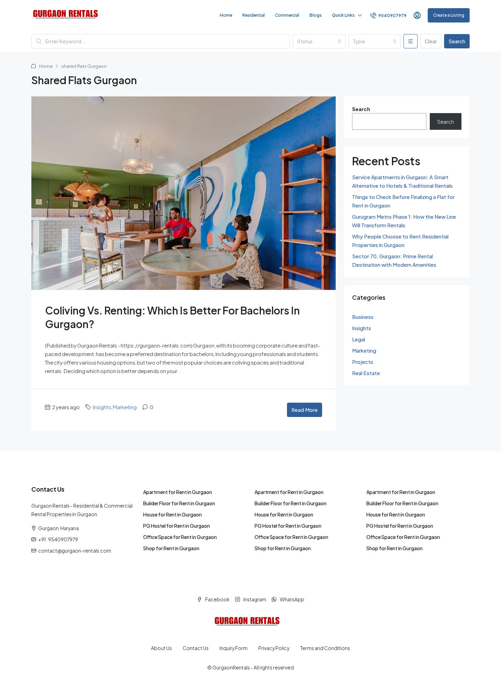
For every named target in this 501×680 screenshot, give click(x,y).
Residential (253, 15)
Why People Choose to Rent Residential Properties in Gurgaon (400, 240)
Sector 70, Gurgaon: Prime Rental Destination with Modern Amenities (394, 260)
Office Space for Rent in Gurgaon (180, 537)
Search (457, 41)
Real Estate (366, 373)
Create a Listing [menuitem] (448, 15)
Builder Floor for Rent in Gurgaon (179, 503)
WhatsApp (291, 599)
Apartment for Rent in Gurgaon (177, 492)
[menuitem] (388, 15)
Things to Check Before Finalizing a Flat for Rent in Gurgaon (403, 201)
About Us (161, 648)
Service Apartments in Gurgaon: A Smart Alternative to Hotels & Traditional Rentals (402, 181)
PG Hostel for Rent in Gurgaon (176, 526)
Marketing (125, 407)
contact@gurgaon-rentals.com (74, 550)
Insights (102, 407)
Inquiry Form (233, 648)
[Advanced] (411, 41)
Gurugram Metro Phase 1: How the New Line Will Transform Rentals (404, 220)
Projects (362, 361)
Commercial (287, 15)
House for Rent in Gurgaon (172, 514)
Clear (431, 41)
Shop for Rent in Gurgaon (171, 548)
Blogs (315, 15)
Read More (304, 409)
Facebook (217, 599)
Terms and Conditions (325, 648)
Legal (358, 339)
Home (226, 15)
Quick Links (343, 15)
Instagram (254, 599)
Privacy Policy (273, 648)
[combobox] (319, 41)
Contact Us (196, 648)
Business (363, 316)
